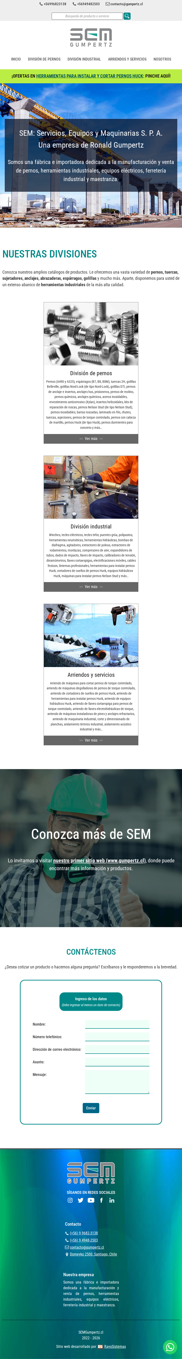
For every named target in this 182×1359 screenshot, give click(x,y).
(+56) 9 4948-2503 (84, 1240)
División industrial (84, 59)
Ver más (91, 438)
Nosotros (162, 59)
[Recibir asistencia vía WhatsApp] (170, 1347)
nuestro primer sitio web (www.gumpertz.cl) (99, 860)
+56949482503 (88, 4)
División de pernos (44, 59)
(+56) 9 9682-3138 (84, 1233)
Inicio (16, 59)
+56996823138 (55, 4)
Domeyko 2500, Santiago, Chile (93, 1254)
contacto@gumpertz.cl (126, 4)
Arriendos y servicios (127, 59)
